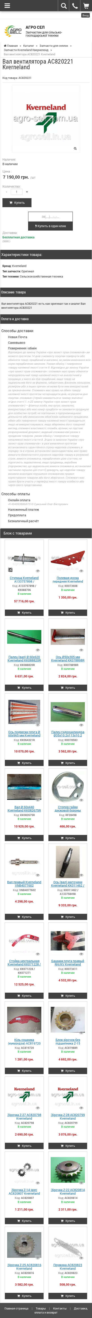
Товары (41, 1308)
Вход (85, 15)
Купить (18, 202)
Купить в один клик (51, 226)
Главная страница (16, 1308)
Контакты (60, 1308)
